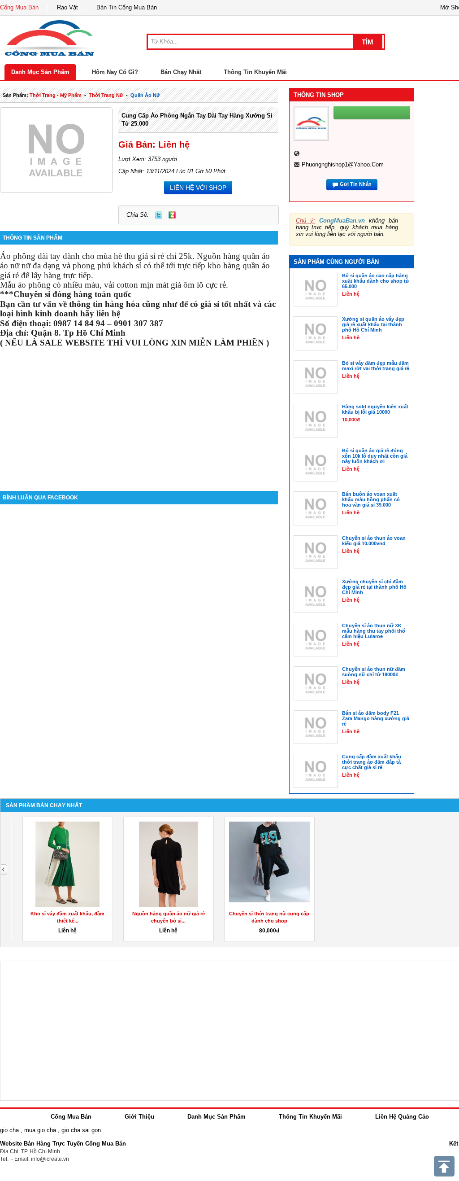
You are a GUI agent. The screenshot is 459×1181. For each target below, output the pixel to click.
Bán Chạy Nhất (180, 72)
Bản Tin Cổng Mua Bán (126, 7)
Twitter (158, 215)
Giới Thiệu (139, 1116)
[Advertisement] (139, 414)
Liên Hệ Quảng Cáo (402, 1116)
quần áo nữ (145, 95)
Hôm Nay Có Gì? (115, 72)
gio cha (9, 1130)
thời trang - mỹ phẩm (56, 95)
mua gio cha (40, 1130)
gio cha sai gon (81, 1130)
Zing (172, 215)
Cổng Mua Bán (19, 7)
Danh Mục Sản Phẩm (40, 72)
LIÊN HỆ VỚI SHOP (198, 187)
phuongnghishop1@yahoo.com (343, 164)
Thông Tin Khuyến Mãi (255, 72)
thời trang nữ (106, 95)
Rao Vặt (67, 7)
